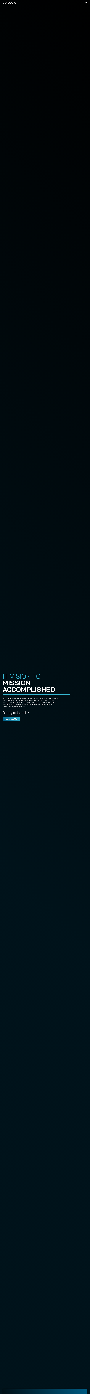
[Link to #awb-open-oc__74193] (86, 2)
